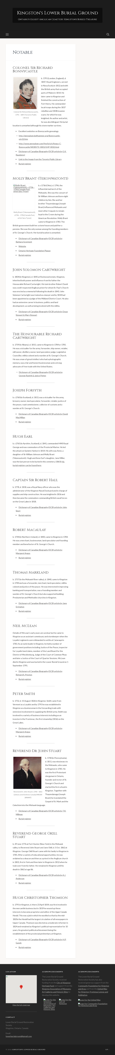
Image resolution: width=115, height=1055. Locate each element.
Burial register (25, 164)
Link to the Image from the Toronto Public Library (40, 159)
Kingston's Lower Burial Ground (57, 13)
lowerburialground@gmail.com (19, 1036)
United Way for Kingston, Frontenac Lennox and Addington (93, 992)
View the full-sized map (21, 1005)
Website (22, 246)
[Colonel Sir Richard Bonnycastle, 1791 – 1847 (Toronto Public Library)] (26, 93)
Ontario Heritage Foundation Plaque (35, 250)
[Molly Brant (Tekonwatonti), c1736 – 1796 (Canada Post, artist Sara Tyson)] (24, 197)
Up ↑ (107, 1050)
